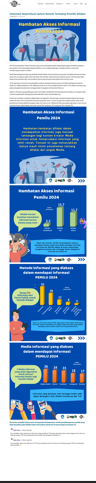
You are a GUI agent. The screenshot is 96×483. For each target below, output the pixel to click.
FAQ (81, 4)
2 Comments (21, 16)
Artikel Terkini (49, 4)
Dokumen (59, 4)
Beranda (40, 4)
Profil (68, 4)
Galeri (76, 4)
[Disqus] (48, 450)
